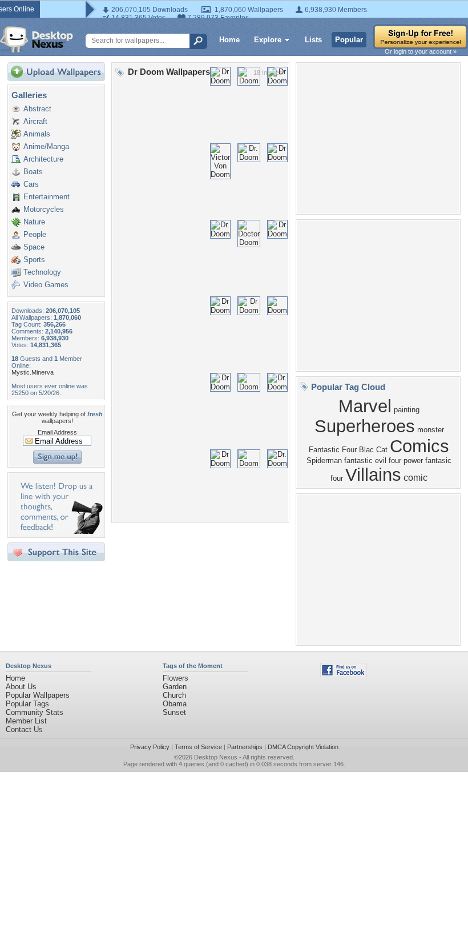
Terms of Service (198, 746)
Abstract (37, 108)
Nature (34, 222)
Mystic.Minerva (32, 372)
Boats (33, 171)
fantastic (358, 460)
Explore (267, 39)
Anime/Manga (46, 146)
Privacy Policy (150, 746)
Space (34, 247)
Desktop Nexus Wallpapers (36, 39)
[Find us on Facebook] (343, 674)
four (395, 460)
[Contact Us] (60, 531)
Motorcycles (43, 209)
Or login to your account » (421, 51)
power (413, 460)
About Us (21, 686)
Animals (36, 134)
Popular (349, 39)
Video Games (45, 284)
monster (430, 429)
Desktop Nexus (215, 757)
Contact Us (24, 729)
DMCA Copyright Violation (303, 746)
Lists (313, 39)
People (34, 234)
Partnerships (245, 746)
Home (229, 39)
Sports (34, 259)
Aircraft (35, 121)
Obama (175, 703)
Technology (42, 272)
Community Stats (34, 712)
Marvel (365, 406)
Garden (175, 686)
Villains (373, 474)
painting (406, 409)
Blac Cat (373, 449)
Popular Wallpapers (38, 695)
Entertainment (46, 196)
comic (415, 477)
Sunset (174, 712)
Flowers (175, 678)
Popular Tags (27, 703)
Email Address (57, 432)
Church (174, 695)
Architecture (43, 159)
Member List (26, 721)
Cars (31, 184)
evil (380, 460)
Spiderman (324, 460)
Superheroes (364, 426)
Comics (419, 446)
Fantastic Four (333, 449)
